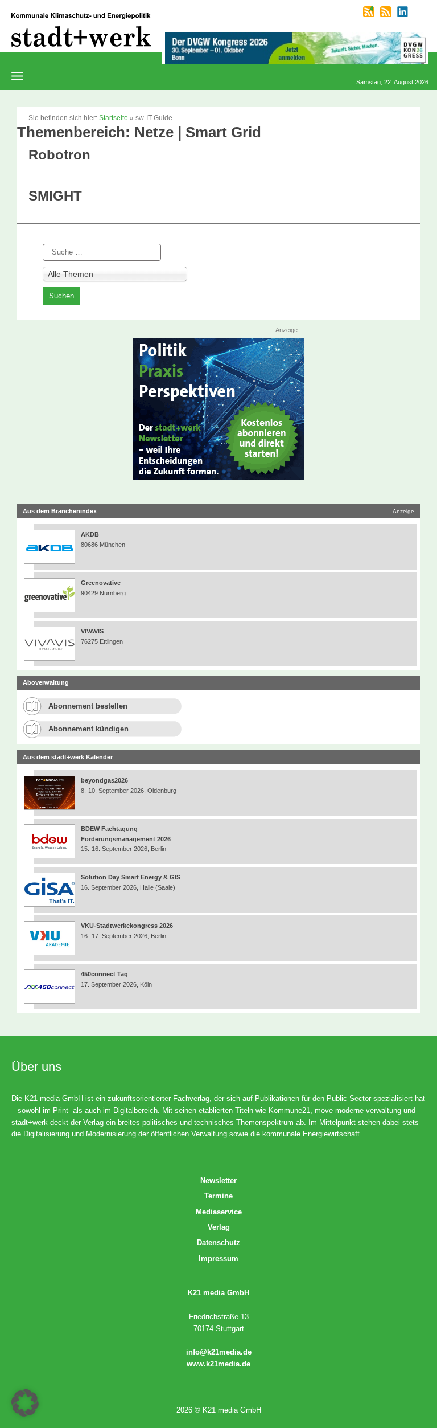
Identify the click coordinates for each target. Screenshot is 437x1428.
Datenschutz (218, 1242)
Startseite (113, 118)
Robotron (59, 154)
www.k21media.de (218, 1364)
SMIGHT (55, 195)
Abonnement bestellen (87, 706)
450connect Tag (104, 974)
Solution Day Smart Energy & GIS (130, 877)
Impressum (218, 1258)
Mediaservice (219, 1212)
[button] (25, 1403)
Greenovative (101, 582)
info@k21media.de (219, 1352)
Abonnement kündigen (88, 729)
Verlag (219, 1227)
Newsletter (218, 1180)
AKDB (90, 534)
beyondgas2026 (105, 780)
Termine (218, 1196)
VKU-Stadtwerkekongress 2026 (128, 925)
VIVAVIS (92, 631)
